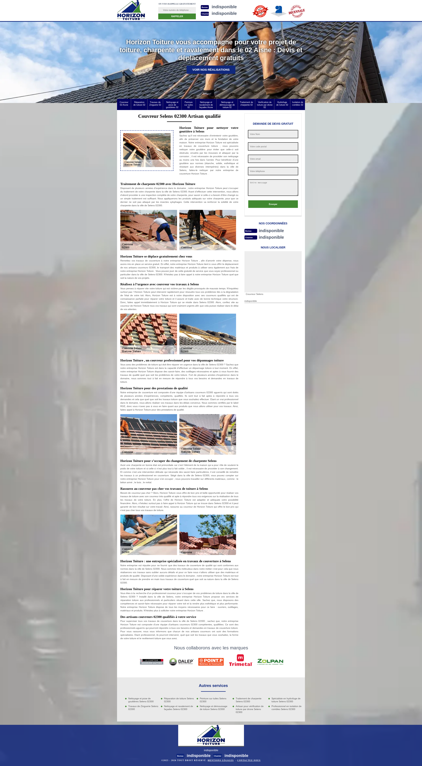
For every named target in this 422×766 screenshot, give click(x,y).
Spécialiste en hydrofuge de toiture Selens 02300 (286, 700)
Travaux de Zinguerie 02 (155, 103)
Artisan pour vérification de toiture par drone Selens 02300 (250, 709)
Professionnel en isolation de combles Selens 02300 (286, 707)
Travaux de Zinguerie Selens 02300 (143, 707)
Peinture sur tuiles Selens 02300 (213, 700)
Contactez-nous (249, 760)
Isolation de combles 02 (297, 103)
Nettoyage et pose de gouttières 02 (172, 105)
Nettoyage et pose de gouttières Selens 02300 (141, 700)
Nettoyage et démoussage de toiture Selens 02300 (213, 707)
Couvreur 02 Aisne (124, 103)
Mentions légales (221, 760)
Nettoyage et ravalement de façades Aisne (206, 105)
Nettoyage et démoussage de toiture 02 (227, 105)
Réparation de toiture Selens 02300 (179, 700)
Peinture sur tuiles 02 (188, 105)
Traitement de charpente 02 (246, 103)
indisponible (271, 230)
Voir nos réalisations (211, 69)
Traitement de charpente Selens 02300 (248, 700)
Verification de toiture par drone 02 (264, 105)
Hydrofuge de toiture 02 (282, 103)
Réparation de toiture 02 (139, 103)
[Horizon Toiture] (131, 10)
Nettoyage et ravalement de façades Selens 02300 (178, 707)
